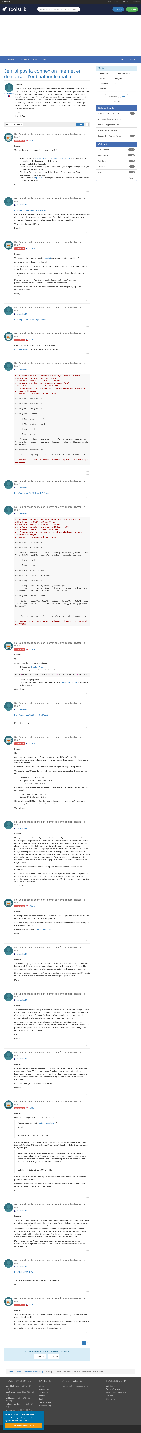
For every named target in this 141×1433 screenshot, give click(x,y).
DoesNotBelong (12, 1386)
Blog (45, 59)
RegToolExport (37, 667)
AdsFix (116, 172)
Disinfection (116, 155)
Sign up (132, 9)
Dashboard (24, 59)
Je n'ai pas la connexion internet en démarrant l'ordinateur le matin (43, 73)
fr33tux (32, 140)
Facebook (135, 2)
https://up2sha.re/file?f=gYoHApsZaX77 (31, 210)
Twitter (125, 2)
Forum (36, 59)
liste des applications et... (109, 125)
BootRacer (10, 1392)
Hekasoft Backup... (14, 1404)
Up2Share (110, 1386)
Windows (116, 161)
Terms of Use (45, 1402)
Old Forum (110, 1399)
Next (124, 96)
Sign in (54, 1356)
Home (10, 1372)
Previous (112, 96)
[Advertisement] (70, 35)
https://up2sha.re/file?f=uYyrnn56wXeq (31, 319)
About (41, 1386)
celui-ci (48, 258)
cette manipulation (44, 929)
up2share (39, 178)
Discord (116, 2)
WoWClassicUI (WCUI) (116, 1392)
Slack (108, 2)
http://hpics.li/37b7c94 (23, 1272)
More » (131, 178)
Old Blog (109, 1396)
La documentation (22, 349)
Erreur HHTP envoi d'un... (116, 136)
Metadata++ (11, 1410)
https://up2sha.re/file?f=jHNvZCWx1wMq (32, 493)
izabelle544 (9, 93)
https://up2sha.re (69, 682)
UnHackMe (10, 1398)
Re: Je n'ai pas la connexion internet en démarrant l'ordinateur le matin (49, 135)
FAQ (41, 1399)
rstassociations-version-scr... (110, 119)
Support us (44, 1392)
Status (42, 1396)
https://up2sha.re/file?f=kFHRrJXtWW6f (31, 715)
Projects (11, 59)
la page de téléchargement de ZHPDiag (52, 158)
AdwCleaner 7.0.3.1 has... (116, 113)
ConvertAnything (113, 1389)
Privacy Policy (45, 1405)
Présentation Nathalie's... (109, 130)
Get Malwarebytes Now (23, 1426)
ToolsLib (116, 167)
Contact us (6, 2)
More (131, 59)
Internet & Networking (14, 124)
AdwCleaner (116, 150)
